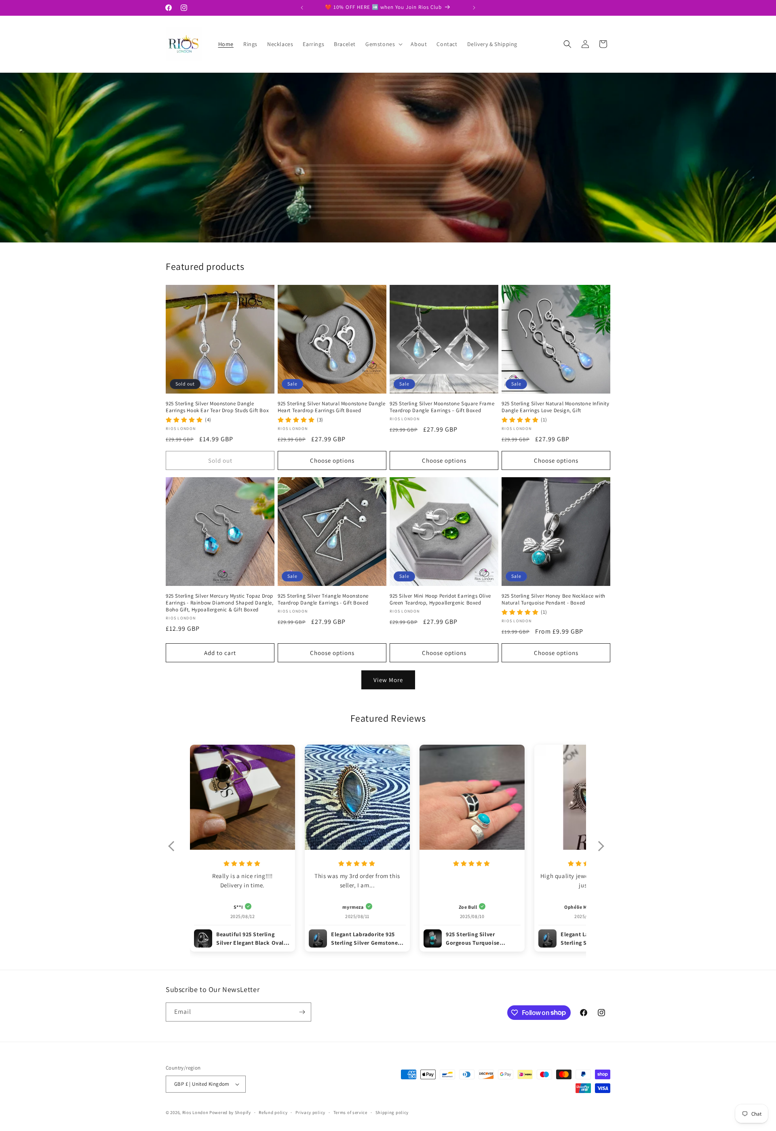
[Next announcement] (474, 7)
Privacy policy (310, 1112)
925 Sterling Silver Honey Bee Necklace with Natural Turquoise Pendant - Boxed (553, 599)
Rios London (195, 1112)
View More (388, 680)
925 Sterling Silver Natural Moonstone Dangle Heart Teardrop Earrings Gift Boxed (331, 407)
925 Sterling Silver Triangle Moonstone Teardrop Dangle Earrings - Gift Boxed (323, 599)
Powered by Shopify (230, 1112)
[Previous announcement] (302, 7)
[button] (383, 44)
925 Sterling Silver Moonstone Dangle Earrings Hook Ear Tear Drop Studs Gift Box (217, 407)
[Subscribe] (302, 1012)
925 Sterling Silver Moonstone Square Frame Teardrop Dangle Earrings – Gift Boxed (442, 407)
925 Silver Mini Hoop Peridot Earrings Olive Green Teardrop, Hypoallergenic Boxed (440, 599)
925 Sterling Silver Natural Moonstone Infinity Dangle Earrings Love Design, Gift (555, 407)
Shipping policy (392, 1112)
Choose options (332, 460)
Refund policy (273, 1112)
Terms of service (350, 1112)
